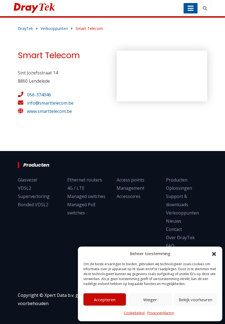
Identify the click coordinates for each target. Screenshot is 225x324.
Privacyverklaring (160, 313)
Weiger (150, 299)
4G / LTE (76, 188)
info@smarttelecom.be (50, 103)
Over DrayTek (180, 237)
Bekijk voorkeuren (195, 299)
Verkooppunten (182, 213)
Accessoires (128, 196)
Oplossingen (179, 188)
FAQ (170, 246)
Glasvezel (27, 180)
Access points (130, 180)
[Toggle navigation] (191, 8)
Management (130, 188)
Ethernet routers (84, 180)
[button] (214, 253)
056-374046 (39, 95)
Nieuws (173, 221)
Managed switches (86, 196)
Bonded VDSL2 (33, 205)
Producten (176, 180)
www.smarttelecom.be (49, 111)
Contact (174, 229)
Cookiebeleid (134, 313)
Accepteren (105, 299)
